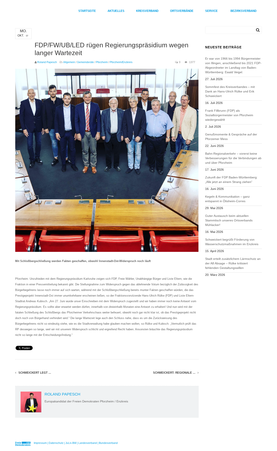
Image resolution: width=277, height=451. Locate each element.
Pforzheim (102, 62)
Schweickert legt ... (34, 372)
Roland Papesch (47, 62)
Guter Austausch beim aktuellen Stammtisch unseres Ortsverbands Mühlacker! (229, 220)
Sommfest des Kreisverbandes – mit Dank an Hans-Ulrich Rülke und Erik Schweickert (230, 91)
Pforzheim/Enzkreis (121, 62)
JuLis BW (70, 443)
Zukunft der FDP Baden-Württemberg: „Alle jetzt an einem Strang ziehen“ (231, 180)
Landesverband (87, 443)
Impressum (40, 443)
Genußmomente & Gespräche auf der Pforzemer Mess (231, 137)
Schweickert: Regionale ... (174, 372)
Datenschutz (56, 443)
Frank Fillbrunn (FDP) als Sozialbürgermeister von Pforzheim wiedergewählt (229, 115)
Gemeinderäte (85, 62)
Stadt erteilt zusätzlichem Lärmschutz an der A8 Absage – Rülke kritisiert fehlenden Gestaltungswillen (233, 263)
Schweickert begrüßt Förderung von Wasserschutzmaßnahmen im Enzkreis (231, 242)
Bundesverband (108, 443)
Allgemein (69, 62)
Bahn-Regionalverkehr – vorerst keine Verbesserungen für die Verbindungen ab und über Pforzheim (233, 158)
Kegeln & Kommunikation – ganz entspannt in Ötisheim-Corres (227, 199)
